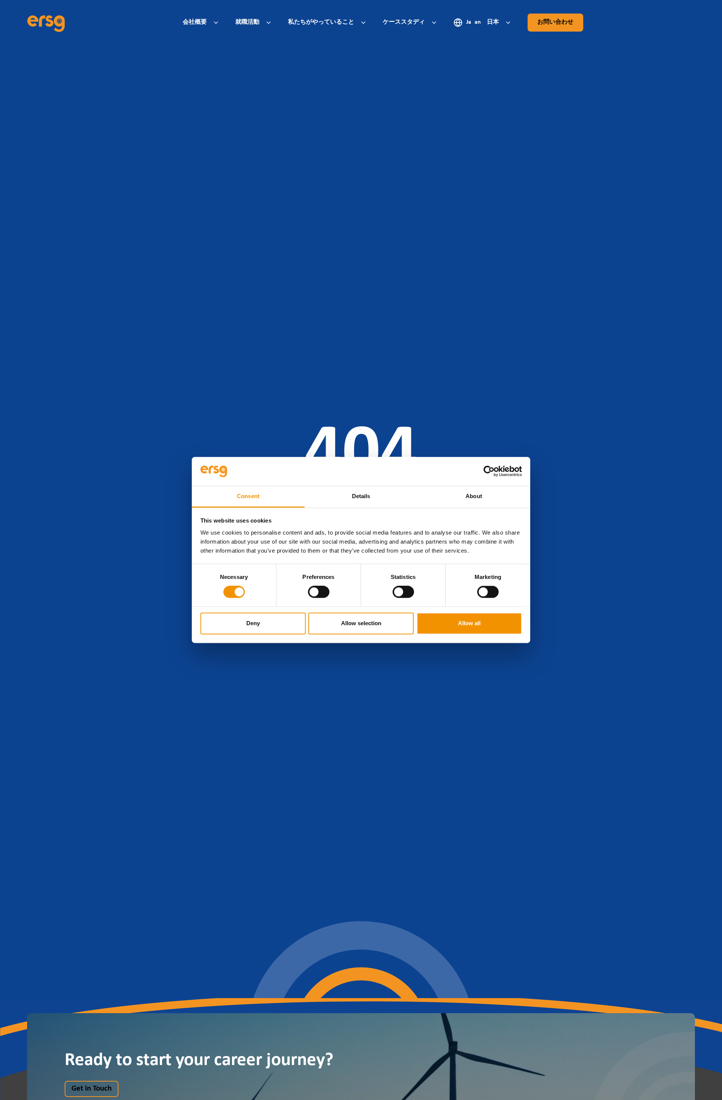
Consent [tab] (248, 496)
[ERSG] (46, 22)
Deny (253, 623)
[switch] (318, 592)
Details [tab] (361, 496)
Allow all (469, 623)
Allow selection (361, 623)
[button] (201, 22)
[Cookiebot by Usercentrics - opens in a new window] (489, 471)
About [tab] (474, 496)
